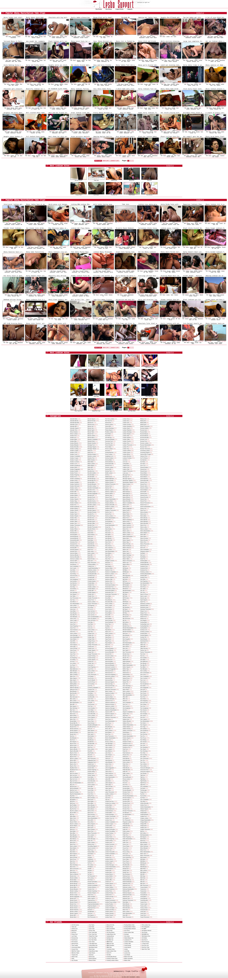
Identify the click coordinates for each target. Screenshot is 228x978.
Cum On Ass (91, 678)
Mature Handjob (127, 523)
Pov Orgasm (126, 818)
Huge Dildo (108, 635)
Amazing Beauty (74, 536)
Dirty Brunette (91, 743)
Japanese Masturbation (111, 710)
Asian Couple (73, 620)
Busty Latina (91, 551)
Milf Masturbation (127, 590)
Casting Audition (92, 564)
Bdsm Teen (73, 719)
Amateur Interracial (74, 486)
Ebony (10, 36)
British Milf (90, 467)
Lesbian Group (108, 848)
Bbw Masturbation (74, 702)
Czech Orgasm (91, 717)
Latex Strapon (108, 754)
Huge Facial (108, 639)
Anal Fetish (73, 572)
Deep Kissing (91, 723)
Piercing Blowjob (127, 777)
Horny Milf (107, 614)
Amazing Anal (73, 532)
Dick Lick (90, 728)
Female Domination (92, 881)
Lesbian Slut (126, 420)
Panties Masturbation (128, 736)
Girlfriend (79, 61)
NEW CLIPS (106, 160)
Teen (64, 37)
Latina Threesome (109, 792)
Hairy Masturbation (109, 551)
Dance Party (91, 721)
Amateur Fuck (73, 476)
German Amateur (109, 458)
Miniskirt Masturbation (128, 628)
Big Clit (72, 771)
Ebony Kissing (91, 814)
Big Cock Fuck (73, 781)
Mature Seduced (127, 547)
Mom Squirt (125, 650)
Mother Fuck (126, 663)
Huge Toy (107, 646)
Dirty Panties (91, 753)
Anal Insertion (73, 581)
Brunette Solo (91, 519)
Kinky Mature (108, 732)
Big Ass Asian (73, 745)
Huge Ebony (108, 637)
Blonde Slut (90, 426)
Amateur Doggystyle (75, 469)
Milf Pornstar (126, 598)
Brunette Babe (91, 474)
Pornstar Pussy (126, 803)
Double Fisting (91, 771)
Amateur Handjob (74, 482)
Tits (111, 36)
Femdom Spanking (92, 891)
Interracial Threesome (110, 689)
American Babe (74, 553)
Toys (128, 156)
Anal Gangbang (74, 579)
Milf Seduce (125, 603)
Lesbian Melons (109, 868)
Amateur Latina (73, 488)
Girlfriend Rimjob (109, 480)
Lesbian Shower (109, 915)
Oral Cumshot (126, 706)
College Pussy (91, 641)
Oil (103, 295)
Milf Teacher (126, 616)
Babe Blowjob (73, 670)
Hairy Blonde (108, 538)
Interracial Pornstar (109, 685)
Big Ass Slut (73, 764)
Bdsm (165, 60)
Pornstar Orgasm (127, 797)
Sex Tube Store (131, 411)
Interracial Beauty (109, 663)
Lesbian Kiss (108, 857)
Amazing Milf (73, 547)
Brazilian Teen (91, 458)
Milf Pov (125, 600)
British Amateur (91, 460)
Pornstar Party (126, 801)
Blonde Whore (91, 437)
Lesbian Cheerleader (110, 816)
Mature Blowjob (126, 499)
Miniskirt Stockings (127, 631)
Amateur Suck (73, 519)
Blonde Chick (73, 892)
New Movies (108, 9)
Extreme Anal (91, 844)
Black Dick (72, 842)
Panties (19, 61)
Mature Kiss (125, 529)
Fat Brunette (91, 861)
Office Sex (125, 698)
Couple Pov (90, 661)
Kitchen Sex (108, 739)
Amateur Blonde (74, 443)
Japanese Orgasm (109, 713)
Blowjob (61, 36)
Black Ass (72, 829)
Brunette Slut (91, 517)
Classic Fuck (91, 600)
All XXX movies (78, 180)
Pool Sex (125, 782)
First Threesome (91, 917)
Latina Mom (108, 781)
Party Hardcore (126, 753)
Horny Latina (108, 611)
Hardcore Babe (109, 568)
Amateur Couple (74, 460)
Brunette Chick (91, 489)
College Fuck (91, 633)
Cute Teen (90, 706)
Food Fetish (108, 433)
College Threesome (92, 644)
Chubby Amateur (92, 581)
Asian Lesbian (73, 633)
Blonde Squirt (91, 430)
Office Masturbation (127, 695)
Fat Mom (90, 870)
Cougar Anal (91, 646)
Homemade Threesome (111, 594)
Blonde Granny (73, 907)
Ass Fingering (73, 657)
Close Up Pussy (91, 620)
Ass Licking (73, 663)
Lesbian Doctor (109, 827)
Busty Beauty (91, 542)
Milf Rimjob (125, 601)
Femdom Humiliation (93, 885)
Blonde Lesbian (74, 911)
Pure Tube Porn (78, 411)
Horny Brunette (108, 601)
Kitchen (133, 155)
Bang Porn (131, 180)
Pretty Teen (125, 835)
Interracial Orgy (109, 683)
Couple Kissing (91, 657)
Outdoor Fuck (126, 723)
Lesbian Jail (108, 855)
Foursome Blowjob (109, 439)
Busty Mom (90, 557)
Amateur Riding (74, 508)
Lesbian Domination (110, 829)
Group (81, 342)
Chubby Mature (91, 588)
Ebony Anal (90, 799)
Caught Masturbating (93, 568)
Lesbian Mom (108, 872)
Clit (193, 319)
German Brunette (109, 463)
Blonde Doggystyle (74, 896)
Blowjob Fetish (91, 441)
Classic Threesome (92, 603)
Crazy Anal (90, 665)
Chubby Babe (91, 583)
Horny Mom (108, 616)
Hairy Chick (108, 542)
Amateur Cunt (73, 463)
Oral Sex (125, 710)
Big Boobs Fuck (74, 769)
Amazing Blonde (74, 538)
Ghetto (63, 108)
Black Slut (72, 863)
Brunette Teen (91, 525)
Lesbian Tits (126, 447)
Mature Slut (125, 549)
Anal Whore (73, 601)
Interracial (194, 37)
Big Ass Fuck (73, 756)
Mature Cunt (126, 504)
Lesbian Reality (109, 904)
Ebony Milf (90, 820)
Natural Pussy (126, 678)
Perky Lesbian (126, 762)
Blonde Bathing (74, 881)
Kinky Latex (108, 728)
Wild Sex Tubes (78, 381)
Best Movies (99, 9)
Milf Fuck (125, 581)
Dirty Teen (90, 756)
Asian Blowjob (73, 616)
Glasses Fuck (108, 497)
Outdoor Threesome (127, 730)
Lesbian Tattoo (126, 439)
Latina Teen (108, 790)
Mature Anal (126, 486)
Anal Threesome (74, 598)
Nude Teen (125, 683)
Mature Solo (126, 551)
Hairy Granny (108, 545)
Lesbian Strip (126, 435)
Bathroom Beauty (74, 687)
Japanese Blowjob (109, 698)
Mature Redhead (127, 545)
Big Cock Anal (73, 775)
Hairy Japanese (109, 547)
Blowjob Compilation (93, 439)
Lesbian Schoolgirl (109, 907)
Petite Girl (125, 771)
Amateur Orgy (73, 501)
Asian (75, 155)
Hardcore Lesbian (109, 573)
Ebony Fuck (90, 812)
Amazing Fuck (73, 544)
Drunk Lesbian (91, 784)
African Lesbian (74, 433)
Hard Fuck (107, 564)
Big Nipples (73, 799)
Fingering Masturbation (93, 904)
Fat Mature (90, 866)
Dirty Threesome (92, 758)
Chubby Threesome (92, 598)
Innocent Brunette (109, 652)
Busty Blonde (91, 544)
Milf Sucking (126, 614)
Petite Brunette (126, 769)
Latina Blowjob (108, 762)
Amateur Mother (74, 495)
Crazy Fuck (90, 669)
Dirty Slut (90, 754)
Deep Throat (40, 295)
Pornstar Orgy (126, 799)
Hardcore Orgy (108, 579)
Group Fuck (108, 523)
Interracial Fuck (109, 672)
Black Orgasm (73, 853)
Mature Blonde (126, 497)
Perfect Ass (125, 756)
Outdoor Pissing (126, 728)
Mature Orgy (126, 542)
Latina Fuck (108, 769)
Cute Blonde (91, 695)
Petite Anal (125, 766)
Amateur (53, 36)
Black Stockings (74, 865)
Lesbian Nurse (108, 878)
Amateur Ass (73, 437)
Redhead (9, 319)
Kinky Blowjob (108, 726)
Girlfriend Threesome (110, 484)
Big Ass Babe (73, 747)
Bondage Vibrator (92, 448)
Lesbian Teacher (127, 441)
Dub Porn (149, 180)
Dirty (12, 156)
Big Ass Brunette (74, 751)
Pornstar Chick (126, 792)
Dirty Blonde (91, 741)
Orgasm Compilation (128, 711)
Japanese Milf (108, 711)
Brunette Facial (91, 497)
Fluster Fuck (78, 195)
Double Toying (91, 775)
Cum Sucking (91, 683)
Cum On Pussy (91, 682)
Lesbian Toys (126, 448)
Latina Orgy (108, 784)
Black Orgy (72, 855)
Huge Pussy (108, 641)
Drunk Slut (90, 792)
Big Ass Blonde (73, 749)
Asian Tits (72, 656)
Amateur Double (74, 471)
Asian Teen (73, 654)
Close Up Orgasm (92, 618)
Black (104, 37)
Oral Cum (125, 704)
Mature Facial (126, 510)
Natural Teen (126, 680)
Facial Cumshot (91, 848)
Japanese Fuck (109, 700)
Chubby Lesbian (92, 586)
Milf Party (125, 596)
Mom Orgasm (126, 644)
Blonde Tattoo (91, 432)
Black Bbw (72, 833)
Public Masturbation (127, 838)
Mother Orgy (126, 669)
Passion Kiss (126, 754)
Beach (210, 294)
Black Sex (72, 861)
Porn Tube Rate (149, 396)
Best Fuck (72, 739)
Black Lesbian (73, 846)
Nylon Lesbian (126, 691)
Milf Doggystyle (126, 575)
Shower (103, 132)
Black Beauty (73, 835)
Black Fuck (72, 844)
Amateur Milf (73, 491)
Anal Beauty (73, 564)
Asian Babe (73, 611)
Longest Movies (119, 9)
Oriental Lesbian (127, 717)
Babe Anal (72, 667)
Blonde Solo (91, 428)
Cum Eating (90, 676)
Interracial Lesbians (110, 676)
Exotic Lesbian (91, 842)
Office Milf (125, 697)
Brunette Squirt (91, 521)
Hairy (111, 60)
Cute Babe (90, 693)
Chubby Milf (90, 590)
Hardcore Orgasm (109, 577)
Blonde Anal (73, 876)
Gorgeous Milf (108, 508)
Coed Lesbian (91, 629)
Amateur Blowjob (74, 445)
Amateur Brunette (74, 447)
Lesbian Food (108, 842)
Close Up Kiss (91, 614)
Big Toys (72, 814)
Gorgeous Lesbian (109, 506)
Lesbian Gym (108, 850)
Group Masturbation (110, 525)
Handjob (53, 156)
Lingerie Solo (126, 467)
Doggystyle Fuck (92, 762)
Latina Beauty (108, 760)
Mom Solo (125, 648)
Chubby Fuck (91, 585)
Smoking (176, 294)
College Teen (91, 642)
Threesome (58, 108)
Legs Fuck (107, 797)
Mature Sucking (126, 557)
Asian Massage (74, 635)
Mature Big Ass (126, 493)
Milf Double (125, 577)
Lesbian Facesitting (110, 831)
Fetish (63, 132)
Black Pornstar (73, 857)
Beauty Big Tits (73, 723)
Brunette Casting (92, 486)
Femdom (30, 319)
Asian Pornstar (73, 648)
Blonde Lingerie (74, 913)
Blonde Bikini (73, 887)
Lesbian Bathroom (109, 809)
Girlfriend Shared (109, 482)
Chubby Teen (91, 596)
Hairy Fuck (107, 544)
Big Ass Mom (73, 762)
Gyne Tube (114, 396)
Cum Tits (90, 685)
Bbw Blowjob (73, 691)
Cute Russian (91, 704)
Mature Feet (126, 512)
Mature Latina (126, 530)
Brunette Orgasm (92, 510)
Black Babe (73, 831)
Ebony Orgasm (91, 823)
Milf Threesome (126, 618)
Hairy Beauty (108, 536)
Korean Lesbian (109, 741)
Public (218, 155)
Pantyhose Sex (126, 747)
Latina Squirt (108, 788)
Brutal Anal (90, 530)
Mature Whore (126, 564)
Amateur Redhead (74, 506)
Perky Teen (125, 764)
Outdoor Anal (126, 719)
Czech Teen (90, 719)
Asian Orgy (72, 646)
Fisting (218, 271)
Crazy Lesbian (91, 670)
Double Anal (91, 764)
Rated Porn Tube (96, 411)
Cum (42, 319)
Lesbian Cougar (109, 823)
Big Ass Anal (73, 743)
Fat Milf (89, 868)
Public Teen (125, 842)
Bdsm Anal (72, 713)
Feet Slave (90, 879)
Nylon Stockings (127, 693)
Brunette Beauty (91, 478)
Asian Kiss (72, 631)
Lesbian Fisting (109, 840)
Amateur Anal (73, 435)
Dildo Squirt (90, 734)
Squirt (62, 107)
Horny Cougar (108, 605)
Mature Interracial (127, 527)
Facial (65, 36)
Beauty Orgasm (74, 730)
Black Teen (72, 866)
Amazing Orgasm (74, 549)
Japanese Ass (108, 695)
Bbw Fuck (72, 695)
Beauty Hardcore (74, 728)
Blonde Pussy (91, 424)
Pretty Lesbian (126, 831)
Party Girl (125, 751)
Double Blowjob (91, 766)
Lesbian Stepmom (127, 430)
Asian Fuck (72, 628)
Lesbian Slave (126, 419)
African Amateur (74, 432)
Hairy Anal (107, 530)
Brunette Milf (91, 506)
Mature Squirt (126, 553)
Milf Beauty (125, 568)
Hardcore (33, 37)
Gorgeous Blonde (109, 502)
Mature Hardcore (127, 525)
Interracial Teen (109, 687)
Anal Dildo (72, 570)
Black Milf (72, 850)
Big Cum (72, 784)
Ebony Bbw (90, 803)
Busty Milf (90, 555)
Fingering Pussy (91, 907)
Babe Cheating (73, 674)
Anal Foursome (73, 575)
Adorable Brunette (74, 422)
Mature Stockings (127, 555)
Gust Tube (96, 396)
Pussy (151, 37)
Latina (132, 131)
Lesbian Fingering (109, 838)
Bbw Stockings (73, 708)
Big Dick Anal (73, 786)
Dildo (16, 61)
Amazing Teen (73, 551)
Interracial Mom (109, 680)
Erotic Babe (90, 837)
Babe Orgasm (73, 678)
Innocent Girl (108, 654)
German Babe (108, 460)
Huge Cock (108, 631)
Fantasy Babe (91, 851)
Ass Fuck (72, 661)
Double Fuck (91, 773)
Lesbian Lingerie (109, 861)
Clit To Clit (90, 609)
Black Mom (72, 851)
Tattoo (65, 271)
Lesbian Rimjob (109, 906)
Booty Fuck (90, 452)
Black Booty (73, 838)
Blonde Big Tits (73, 885)
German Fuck (108, 465)
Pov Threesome (126, 820)
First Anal (90, 909)
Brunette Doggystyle (92, 493)
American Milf (73, 560)
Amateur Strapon (74, 516)
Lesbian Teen (126, 443)
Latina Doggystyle (109, 767)
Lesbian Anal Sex (109, 801)
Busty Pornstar (91, 558)
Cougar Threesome (92, 654)
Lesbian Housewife (110, 851)
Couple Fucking (91, 656)
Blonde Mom (73, 917)
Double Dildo (91, 767)
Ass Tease (72, 665)
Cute (62, 61)
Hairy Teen (107, 558)
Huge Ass (107, 628)
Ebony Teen (90, 831)
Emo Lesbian (91, 835)
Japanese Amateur (109, 693)
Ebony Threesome (92, 833)
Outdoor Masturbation (128, 725)
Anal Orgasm (73, 585)
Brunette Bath (91, 476)
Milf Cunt (125, 573)
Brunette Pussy (91, 516)
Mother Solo (126, 670)
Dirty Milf (90, 751)
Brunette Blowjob (92, 484)
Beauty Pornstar (74, 732)
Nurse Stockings (127, 685)
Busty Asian (90, 538)
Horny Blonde (108, 600)
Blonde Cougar (73, 894)
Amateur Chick (73, 452)
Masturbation (13, 37)
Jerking (12, 271)
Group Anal (108, 519)
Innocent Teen (108, 657)
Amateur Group (73, 480)
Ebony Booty (91, 809)
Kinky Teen (108, 734)
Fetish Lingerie (91, 898)
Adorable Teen (73, 430)
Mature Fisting (126, 516)
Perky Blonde (126, 758)
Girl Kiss (107, 474)
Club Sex (90, 626)
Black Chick (73, 840)
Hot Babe (107, 626)
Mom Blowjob (126, 635)
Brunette (41, 36)
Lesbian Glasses (109, 846)
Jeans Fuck (108, 719)
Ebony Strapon (91, 829)
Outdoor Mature (126, 726)
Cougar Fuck (91, 648)
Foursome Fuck (109, 441)
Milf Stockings (126, 611)
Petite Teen (125, 775)
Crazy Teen (90, 672)
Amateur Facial (73, 473)
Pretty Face (125, 827)
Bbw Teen (72, 710)
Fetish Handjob (91, 896)
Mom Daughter (126, 639)
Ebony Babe (91, 801)
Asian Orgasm (73, 644)
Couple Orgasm (91, 659)
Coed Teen (90, 631)
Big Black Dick (73, 767)
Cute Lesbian (91, 700)
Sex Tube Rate (114, 411)
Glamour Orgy (108, 495)
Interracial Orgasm (109, 682)
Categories (129, 9)
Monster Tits (126, 657)
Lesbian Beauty (109, 810)
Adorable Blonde (74, 420)
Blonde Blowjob (74, 889)
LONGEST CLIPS (114, 160)
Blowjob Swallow (92, 443)
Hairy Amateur (108, 529)
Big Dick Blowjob (74, 788)
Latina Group (108, 771)
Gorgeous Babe (109, 501)
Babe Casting (73, 672)
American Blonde (74, 555)
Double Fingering (92, 769)
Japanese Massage (110, 708)
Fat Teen (90, 874)
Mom (179, 318)
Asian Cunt (72, 622)
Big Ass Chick (73, 753)
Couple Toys (91, 663)
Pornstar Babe (126, 788)
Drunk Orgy (90, 788)
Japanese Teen (109, 715)
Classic (212, 271)
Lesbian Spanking (127, 426)
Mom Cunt (125, 637)
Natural (108, 156)
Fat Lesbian (90, 865)
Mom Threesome (127, 652)
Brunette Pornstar (92, 512)
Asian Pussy (73, 650)
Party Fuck (125, 749)
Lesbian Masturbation (110, 866)
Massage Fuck (126, 474)
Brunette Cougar (92, 491)
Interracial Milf (108, 678)
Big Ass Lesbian (74, 758)
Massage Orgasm (127, 478)
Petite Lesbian (126, 773)
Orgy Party (125, 715)
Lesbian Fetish (108, 837)
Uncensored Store (114, 367)
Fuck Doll (107, 450)
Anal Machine (73, 583)
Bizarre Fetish (73, 822)
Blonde (36, 36)
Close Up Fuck (91, 613)
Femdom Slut (91, 889)
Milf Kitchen (125, 588)
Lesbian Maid (108, 863)
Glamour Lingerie (109, 491)
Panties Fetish (126, 734)
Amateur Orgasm (74, 499)
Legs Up (107, 799)
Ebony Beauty (91, 805)
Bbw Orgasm (73, 706)
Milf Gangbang (126, 583)
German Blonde (109, 461)
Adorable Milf (73, 426)
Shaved (14, 108)
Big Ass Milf (73, 760)
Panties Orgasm (126, 738)
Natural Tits (125, 682)
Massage (110, 294)
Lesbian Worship (127, 456)
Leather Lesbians (109, 794)
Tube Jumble (96, 367)
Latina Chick (108, 764)
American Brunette (74, 557)
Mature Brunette (126, 501)
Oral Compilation (127, 702)
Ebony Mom (90, 822)
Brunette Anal (91, 471)
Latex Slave (108, 753)
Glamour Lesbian (109, 489)
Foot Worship (108, 437)
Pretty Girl (125, 829)
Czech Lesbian (91, 715)
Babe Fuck (72, 676)
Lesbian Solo (126, 422)
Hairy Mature (108, 553)
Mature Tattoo (126, 558)
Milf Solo (125, 605)
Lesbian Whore (126, 454)
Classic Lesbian (91, 601)
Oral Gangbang (126, 708)
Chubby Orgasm (92, 592)
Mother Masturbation (128, 665)
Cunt (198, 61)
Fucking (82, 85)
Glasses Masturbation (110, 499)
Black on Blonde (74, 874)
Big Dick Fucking (74, 792)
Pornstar (81, 37)
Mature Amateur (126, 484)
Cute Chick (90, 698)
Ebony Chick (91, 810)
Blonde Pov (90, 422)
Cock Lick (90, 628)
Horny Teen (108, 624)
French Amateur (109, 445)
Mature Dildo (126, 506)
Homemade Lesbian (110, 588)
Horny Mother (108, 618)
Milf (89, 84)
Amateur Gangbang (75, 478)
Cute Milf (90, 702)
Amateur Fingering (74, 474)
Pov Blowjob (126, 812)
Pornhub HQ (114, 195)
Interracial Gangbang (110, 674)
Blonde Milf (73, 915)
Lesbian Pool (108, 894)
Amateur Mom (73, 493)
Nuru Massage (126, 687)
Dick (194, 248)
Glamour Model (109, 493)
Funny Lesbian (108, 454)
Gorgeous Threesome (110, 510)
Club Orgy (90, 622)
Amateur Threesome (75, 525)
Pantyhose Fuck (126, 743)
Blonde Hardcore (74, 909)
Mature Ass (125, 488)
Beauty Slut (73, 734)
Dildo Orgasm (91, 730)
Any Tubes (78, 396)
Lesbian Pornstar (109, 896)
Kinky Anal (107, 725)
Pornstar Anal (126, 786)
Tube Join (96, 180)
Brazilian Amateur (92, 454)
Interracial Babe (109, 661)
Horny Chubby (108, 603)
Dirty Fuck (90, 747)
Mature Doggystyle (127, 508)
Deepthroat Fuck (92, 726)
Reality (222, 37)
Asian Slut (72, 652)
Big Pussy (72, 803)
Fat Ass (89, 855)
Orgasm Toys (126, 713)
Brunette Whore (91, 529)
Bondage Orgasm (92, 447)
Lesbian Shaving (109, 913)
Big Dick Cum (73, 790)
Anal (191, 294)
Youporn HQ (96, 381)
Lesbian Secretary (109, 909)
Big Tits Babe (73, 805)
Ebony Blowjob (91, 807)
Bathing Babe (73, 683)
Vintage (170, 61)
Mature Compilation (127, 502)
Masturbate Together (128, 480)
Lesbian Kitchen (109, 859)
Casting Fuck (91, 566)
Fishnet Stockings (109, 428)
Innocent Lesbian (109, 656)
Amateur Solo (73, 512)
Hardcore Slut (108, 581)
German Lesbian (109, 467)
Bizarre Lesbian (74, 823)
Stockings (55, 61)
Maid (13, 85)
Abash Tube (114, 381)
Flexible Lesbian (109, 432)
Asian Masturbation (74, 637)
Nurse (125, 61)
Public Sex (125, 840)
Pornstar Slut (126, 805)
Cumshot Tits (91, 689)
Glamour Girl (108, 488)
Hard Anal (107, 562)
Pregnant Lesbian (127, 822)
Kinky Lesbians (109, 730)
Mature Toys (126, 562)
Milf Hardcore (126, 586)
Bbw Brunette (73, 693)
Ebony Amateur (91, 797)
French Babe (108, 447)
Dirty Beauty (91, 739)
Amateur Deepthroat (75, 465)
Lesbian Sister (108, 917)
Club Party (90, 624)
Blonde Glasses (74, 906)
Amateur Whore (74, 529)
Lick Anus (125, 460)
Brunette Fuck (91, 499)
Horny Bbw (108, 598)
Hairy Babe (108, 534)
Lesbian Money (109, 874)
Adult (131, 381)
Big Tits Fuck (73, 809)
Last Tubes (96, 195)
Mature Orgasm (126, 540)
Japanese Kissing (109, 704)
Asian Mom (73, 642)
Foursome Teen (109, 443)
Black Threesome (74, 868)
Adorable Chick (74, 424)
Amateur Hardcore (74, 484)
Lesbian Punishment (110, 900)
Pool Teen (125, 784)
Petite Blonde (126, 767)
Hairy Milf (107, 555)
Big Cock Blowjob (74, 777)
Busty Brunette (91, 545)
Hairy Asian (108, 532)
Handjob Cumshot (109, 560)
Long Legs (125, 473)
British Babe (91, 461)
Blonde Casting (74, 891)
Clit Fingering (91, 605)
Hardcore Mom (108, 575)
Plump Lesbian (126, 779)
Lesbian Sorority (127, 424)
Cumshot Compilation (93, 687)
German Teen (108, 471)
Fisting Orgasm (108, 430)
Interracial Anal (108, 659)
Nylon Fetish (126, 689)
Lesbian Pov (108, 898)
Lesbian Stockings (127, 432)
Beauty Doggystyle (74, 725)
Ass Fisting (72, 659)
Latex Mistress (108, 751)
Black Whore (73, 872)
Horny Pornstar (108, 620)
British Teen (90, 469)
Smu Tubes (149, 411)
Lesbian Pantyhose (110, 889)
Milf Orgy (125, 594)
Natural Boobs (126, 674)
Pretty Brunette (126, 825)
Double (149, 108)
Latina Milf (107, 779)
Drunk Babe (90, 777)
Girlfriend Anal (108, 476)
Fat (84, 295)
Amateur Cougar (74, 458)
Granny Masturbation (110, 517)
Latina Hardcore (109, 773)
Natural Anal (126, 672)
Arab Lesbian (73, 605)
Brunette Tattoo (91, 523)
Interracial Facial (109, 670)
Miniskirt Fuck (126, 626)
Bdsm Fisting (73, 715)
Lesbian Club (108, 820)
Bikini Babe (73, 816)
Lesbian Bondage (109, 814)
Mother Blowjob (126, 661)
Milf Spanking (126, 607)
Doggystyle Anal (91, 760)
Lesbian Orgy (108, 885)
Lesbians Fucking (127, 458)
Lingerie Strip (126, 469)
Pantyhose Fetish (127, 741)
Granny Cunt (108, 512)
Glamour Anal (108, 486)
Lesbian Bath (108, 807)
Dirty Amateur (91, 736)
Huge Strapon (108, 642)
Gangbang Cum (109, 456)
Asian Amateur (73, 607)
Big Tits (168, 156)
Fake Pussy (90, 850)
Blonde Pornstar (91, 420)
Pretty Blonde (126, 823)
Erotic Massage (91, 838)
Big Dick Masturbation (75, 794)
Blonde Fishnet (73, 902)
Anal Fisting (73, 573)
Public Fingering (127, 837)
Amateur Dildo (73, 467)
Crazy (198, 247)
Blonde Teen (91, 433)
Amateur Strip (73, 517)
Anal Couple (73, 568)
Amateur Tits (73, 527)
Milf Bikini (125, 570)
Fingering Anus (91, 900)
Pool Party (125, 781)
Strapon (132, 85)
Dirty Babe (90, 738)
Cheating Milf (91, 577)
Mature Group (126, 521)
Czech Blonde (91, 711)
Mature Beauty (126, 491)
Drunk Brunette (91, 781)
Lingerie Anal (126, 465)
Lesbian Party (108, 891)
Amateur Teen (73, 523)
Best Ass (72, 736)
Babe (29, 36)
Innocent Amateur (109, 648)
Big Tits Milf (73, 812)
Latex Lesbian (108, 747)
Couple (218, 61)
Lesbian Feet (108, 835)
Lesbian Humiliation (110, 853)
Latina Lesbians (109, 775)
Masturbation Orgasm (128, 482)
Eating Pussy (91, 795)
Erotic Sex (90, 840)
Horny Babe (108, 596)
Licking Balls (126, 463)
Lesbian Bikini (108, 812)
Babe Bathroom (74, 669)
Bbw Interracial (73, 697)
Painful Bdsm (126, 732)
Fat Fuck (90, 863)
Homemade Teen (109, 592)
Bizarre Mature (73, 825)
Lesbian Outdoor (109, 887)
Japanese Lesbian (109, 706)
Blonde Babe (73, 879)
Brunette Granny (92, 501)
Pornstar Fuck (126, 794)
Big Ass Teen (73, 766)
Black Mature (73, 848)
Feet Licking (91, 878)
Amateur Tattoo (73, 521)
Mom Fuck (125, 641)
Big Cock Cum (73, 779)
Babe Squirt (73, 680)
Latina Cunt (108, 766)
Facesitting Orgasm (92, 846)
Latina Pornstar (109, 786)
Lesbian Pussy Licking (110, 902)
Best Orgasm (73, 741)
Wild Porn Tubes (149, 367)
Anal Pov (72, 590)
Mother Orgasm (126, 667)
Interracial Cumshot (110, 667)
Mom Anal (125, 633)
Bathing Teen (73, 685)
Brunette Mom (91, 508)
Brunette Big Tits (92, 480)
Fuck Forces (132, 195)
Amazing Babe (73, 534)
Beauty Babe (73, 721)
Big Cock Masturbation (75, 782)
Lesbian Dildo (108, 825)
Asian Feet (72, 624)
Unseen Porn (132, 367)
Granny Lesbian (109, 516)
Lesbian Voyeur (126, 452)
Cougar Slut (90, 652)
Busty (45, 36)
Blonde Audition (74, 878)
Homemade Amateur (110, 585)
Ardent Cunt (114, 180)
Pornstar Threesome (128, 810)
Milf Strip (125, 613)
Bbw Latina (73, 698)
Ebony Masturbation (92, 818)
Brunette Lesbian (92, 504)
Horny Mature (108, 613)
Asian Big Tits (73, 614)
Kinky (15, 156)
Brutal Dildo (90, 532)
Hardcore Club (108, 570)
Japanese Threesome (110, 717)
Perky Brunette (126, 760)
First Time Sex (108, 420)
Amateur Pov (73, 504)
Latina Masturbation (110, 777)
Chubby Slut (91, 594)
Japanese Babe (109, 697)
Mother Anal (126, 659)
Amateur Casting (74, 448)
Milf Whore (125, 624)
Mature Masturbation (128, 536)
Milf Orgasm (126, 592)
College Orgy (91, 637)
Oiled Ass (125, 700)
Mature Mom (126, 538)
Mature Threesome (127, 560)
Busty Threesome (92, 562)
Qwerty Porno (78, 367)
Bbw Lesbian (73, 700)
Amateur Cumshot (74, 461)
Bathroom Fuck (73, 689)
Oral (62, 224)
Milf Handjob (126, 585)
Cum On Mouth (91, 680)
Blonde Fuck (73, 904)
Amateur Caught (74, 450)
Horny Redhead (109, 622)
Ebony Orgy (90, 825)
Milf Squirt (125, 609)
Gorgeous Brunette (109, 504)
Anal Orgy (72, 586)
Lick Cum (125, 461)
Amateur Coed (73, 454)
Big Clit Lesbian (74, 773)
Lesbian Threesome (127, 445)
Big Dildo (72, 795)
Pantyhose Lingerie (127, 745)
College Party (91, 639)
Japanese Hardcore (110, 702)
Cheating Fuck (91, 575)
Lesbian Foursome (109, 844)
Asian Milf (72, 641)
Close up (57, 84)
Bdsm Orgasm (73, 717)
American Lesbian (74, 558)
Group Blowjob (108, 521)
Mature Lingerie (126, 534)
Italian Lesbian (108, 691)
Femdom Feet (91, 883)
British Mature (91, 465)
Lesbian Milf (108, 870)
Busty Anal (90, 536)
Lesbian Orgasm (109, 883)
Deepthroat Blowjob (92, 725)
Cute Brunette (91, 697)
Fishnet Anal (108, 422)
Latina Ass (107, 758)
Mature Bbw (126, 489)
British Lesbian (91, 463)
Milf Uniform (126, 622)
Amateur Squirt (73, 514)
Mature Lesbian (126, 532)
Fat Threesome (91, 876)
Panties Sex (126, 739)
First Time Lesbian (109, 419)
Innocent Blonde (109, 650)
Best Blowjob (73, 738)
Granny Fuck (108, 514)
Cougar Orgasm (91, 650)
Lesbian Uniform (127, 450)
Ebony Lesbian (91, 816)
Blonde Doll (73, 898)
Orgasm (198, 37)
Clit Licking (90, 607)
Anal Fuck (72, 577)
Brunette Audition (92, 473)
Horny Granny (108, 609)
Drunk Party (90, 790)
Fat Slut (89, 872)
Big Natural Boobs (74, 797)
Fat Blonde (90, 859)
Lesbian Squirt (126, 428)
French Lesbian (109, 448)
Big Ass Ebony (73, 754)
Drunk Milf (90, 786)
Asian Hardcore (74, 629)
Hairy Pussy (108, 557)
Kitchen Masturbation (110, 738)
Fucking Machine (109, 452)
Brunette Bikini (91, 482)
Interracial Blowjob (109, 665)
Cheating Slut (91, 579)
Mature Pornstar (126, 544)
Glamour (131, 343)
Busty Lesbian (91, 553)
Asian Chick (73, 618)
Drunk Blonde (91, 779)
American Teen (73, 562)
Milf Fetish (125, 579)
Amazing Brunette (74, 540)
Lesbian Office (108, 879)
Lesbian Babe (108, 805)
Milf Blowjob (126, 572)
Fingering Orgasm (92, 906)
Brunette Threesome (93, 527)
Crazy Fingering (91, 667)
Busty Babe (90, 540)
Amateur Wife (73, 530)
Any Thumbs (149, 381)
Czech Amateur (91, 708)
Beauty (155, 37)
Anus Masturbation (74, 603)
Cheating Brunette (92, 573)
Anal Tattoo (73, 596)
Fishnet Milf (108, 426)
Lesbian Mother (109, 876)
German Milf (108, 469)
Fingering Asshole (92, 902)
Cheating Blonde (92, 572)
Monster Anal (126, 654)
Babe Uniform (73, 682)
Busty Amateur (91, 534)
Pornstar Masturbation (128, 795)
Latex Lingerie (108, 749)
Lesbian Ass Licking (110, 803)
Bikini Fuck (72, 820)
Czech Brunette (91, 713)
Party (128, 295)
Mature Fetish (126, 514)
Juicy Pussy (108, 723)
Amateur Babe (73, 439)
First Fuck (90, 913)
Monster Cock (126, 656)
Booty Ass (90, 450)
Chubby (172, 156)
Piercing (86, 37)
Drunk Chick (91, 782)
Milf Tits (124, 620)
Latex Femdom (108, 745)
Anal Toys (72, 600)
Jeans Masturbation (110, 721)
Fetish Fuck (90, 894)
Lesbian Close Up (109, 818)
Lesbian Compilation (110, 822)
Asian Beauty (73, 613)
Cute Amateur (91, 691)
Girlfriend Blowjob (109, 478)
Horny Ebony (108, 607)
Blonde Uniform (91, 435)
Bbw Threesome (74, 711)
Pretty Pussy (126, 833)
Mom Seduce (126, 646)
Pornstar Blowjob (127, 790)
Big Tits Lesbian (74, 810)
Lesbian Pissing (109, 892)
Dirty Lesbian (91, 749)
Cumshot (216, 342)
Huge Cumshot (108, 633)
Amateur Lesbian (74, 489)
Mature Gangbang (127, 519)
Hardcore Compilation (110, 572)
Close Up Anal (91, 611)
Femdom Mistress (92, 887)
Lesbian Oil (108, 881)
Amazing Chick (73, 542)
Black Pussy (73, 859)
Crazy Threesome (92, 674)
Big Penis (72, 801)
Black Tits (72, 870)
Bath (215, 248)
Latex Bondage (109, 743)
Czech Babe (91, 710)
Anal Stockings (73, 592)
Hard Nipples (108, 566)
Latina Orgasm (108, 782)
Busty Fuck (90, 549)
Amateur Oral (73, 497)
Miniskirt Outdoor (127, 629)
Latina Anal (108, 756)
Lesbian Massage (109, 865)
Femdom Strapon (92, 892)
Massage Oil (126, 476)
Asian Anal (72, 609)
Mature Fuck (126, 517)
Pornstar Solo (126, 807)
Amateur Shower (74, 510)
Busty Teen (90, 560)
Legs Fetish (108, 795)
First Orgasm (91, 915)
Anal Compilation (74, 566)
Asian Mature (73, 639)
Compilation (39, 248)
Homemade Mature (110, 590)
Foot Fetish (108, 435)
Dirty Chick (90, 745)
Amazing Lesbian (74, 545)
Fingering (14, 36)
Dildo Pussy (90, 732)
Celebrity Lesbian (92, 570)
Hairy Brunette (108, 540)
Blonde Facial (73, 900)
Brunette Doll (91, 495)
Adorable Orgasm (74, 428)
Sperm (18, 108)
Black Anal (72, 827)
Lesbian (18, 36)
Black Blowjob (73, 837)
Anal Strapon (73, 594)
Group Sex (107, 527)
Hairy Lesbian (108, 549)
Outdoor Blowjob (127, 721)
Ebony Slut (90, 827)
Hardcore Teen (108, 583)
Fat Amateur (90, 853)
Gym (172, 36)
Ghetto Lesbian (109, 473)
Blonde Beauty (73, 883)
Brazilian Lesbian (92, 456)
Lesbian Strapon (127, 433)
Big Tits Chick (73, 807)
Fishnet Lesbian (109, 424)
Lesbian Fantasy (109, 833)
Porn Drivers (149, 195)
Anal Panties (73, 588)
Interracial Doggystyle (110, 669)
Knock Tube (132, 396)
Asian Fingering (74, 626)
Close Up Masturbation (93, 616)
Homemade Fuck (109, 586)
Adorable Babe (73, 419)
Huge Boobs (108, 629)
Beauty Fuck (73, 726)
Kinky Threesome (109, 736)
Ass (101, 37)
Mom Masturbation (127, 642)
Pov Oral (125, 816)
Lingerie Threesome (128, 471)
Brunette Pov (91, 514)
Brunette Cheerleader (93, 488)
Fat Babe (90, 857)
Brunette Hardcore (92, 502)
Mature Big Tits (126, 495)
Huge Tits (107, 644)
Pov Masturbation (127, 814)
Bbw (80, 223)
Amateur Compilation (75, 456)
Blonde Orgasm (91, 419)
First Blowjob (91, 911)
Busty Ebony (91, 547)
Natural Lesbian (126, 676)
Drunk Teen (90, 794)
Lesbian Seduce (109, 911)
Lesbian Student (127, 437)
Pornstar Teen (126, 809)
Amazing (175, 85)
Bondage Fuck (91, 445)
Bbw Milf (72, 704)
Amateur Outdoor (74, 502)
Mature (212, 61)
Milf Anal (125, 566)
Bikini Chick (73, 818)
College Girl (90, 635)
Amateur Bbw (73, 441)
